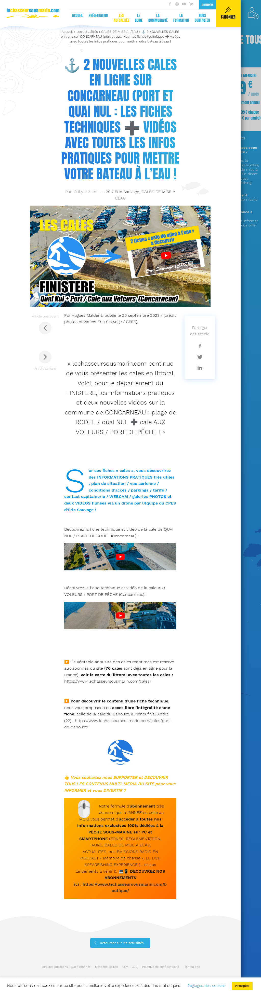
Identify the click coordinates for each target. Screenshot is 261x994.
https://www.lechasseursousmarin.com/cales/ (107, 681)
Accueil (77, 15)
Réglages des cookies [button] (206, 985)
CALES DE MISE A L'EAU (119, 32)
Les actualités (121, 18)
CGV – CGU (130, 967)
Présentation (98, 15)
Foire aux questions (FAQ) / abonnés (65, 967)
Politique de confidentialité (160, 967)
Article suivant (45, 368)
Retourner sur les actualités (122, 943)
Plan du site (192, 967)
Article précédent (45, 316)
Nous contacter (202, 18)
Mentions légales (106, 967)
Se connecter (207, 4)
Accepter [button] (242, 986)
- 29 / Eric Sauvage (121, 191)
